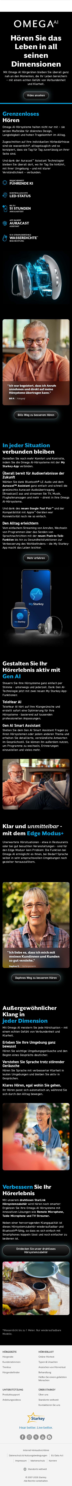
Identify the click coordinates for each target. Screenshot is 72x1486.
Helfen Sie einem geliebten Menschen (53, 1379)
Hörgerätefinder (11, 1372)
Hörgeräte (8, 1356)
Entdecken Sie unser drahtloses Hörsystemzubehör (36, 1250)
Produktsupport (11, 1394)
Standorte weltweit (49, 1399)
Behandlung (45, 1372)
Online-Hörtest (46, 1356)
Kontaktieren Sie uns (49, 1405)
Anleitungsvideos (12, 1399)
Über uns (43, 1394)
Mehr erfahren (36, 558)
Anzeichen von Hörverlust (52, 1367)
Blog (49, 1437)
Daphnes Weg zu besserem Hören (36, 978)
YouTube (42, 1437)
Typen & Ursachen (48, 1362)
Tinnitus (7, 1367)
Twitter (36, 1437)
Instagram (29, 1437)
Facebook (22, 1437)
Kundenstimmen (11, 1362)
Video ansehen (36, 95)
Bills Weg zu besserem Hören (36, 415)
